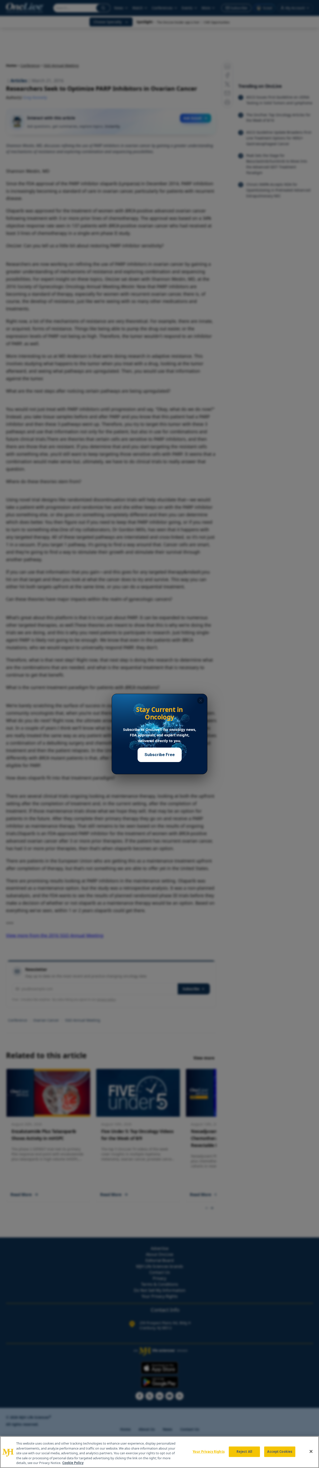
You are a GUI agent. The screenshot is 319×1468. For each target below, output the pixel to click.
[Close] (311, 1451)
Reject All (244, 1451)
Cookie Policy (72, 1463)
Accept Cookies (279, 1451)
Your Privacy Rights (208, 1451)
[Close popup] (200, 700)
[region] (159, 1452)
